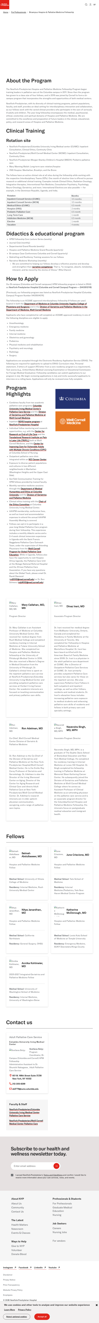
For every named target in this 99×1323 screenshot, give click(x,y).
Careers (57, 1228)
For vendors (59, 1240)
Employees (8, 1295)
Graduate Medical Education (62, 1209)
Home (5, 12)
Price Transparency (11, 1285)
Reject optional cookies (16, 1316)
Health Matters (19, 1224)
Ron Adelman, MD (32, 728)
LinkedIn (40, 1268)
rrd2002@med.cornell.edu (22, 579)
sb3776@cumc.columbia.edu (25, 1089)
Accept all (42, 1316)
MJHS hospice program (29, 421)
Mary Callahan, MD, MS (33, 606)
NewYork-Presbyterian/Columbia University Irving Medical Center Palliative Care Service (24, 1112)
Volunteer (16, 1250)
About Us (16, 1203)
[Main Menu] (94, 4)
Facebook (25, 1268)
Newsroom (17, 1228)
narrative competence (42, 266)
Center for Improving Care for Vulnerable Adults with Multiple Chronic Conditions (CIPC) (27, 446)
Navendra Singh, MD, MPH (76, 728)
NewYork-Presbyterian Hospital (24, 424)
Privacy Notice (9, 1280)
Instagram (10, 1268)
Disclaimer (7, 1275)
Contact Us (17, 1211)
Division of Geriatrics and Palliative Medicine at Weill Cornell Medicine (27, 414)
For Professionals (18, 12)
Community (17, 1207)
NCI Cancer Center (37, 459)
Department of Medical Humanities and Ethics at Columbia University (25, 491)
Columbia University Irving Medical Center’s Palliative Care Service (25, 408)
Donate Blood (18, 1254)
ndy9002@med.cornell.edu (30, 582)
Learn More (9, 1309)
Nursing (57, 1214)
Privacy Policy (24, 1309)
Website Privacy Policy (12, 1290)
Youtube (54, 1268)
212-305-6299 (18, 1083)
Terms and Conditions (53, 1175)
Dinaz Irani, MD (75, 606)
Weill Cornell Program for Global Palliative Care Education (25, 551)
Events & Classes (20, 1232)
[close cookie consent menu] (96, 1305)
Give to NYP (17, 1246)
